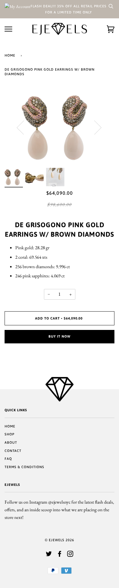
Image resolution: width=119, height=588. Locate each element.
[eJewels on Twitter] (49, 555)
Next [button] (94, 127)
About (11, 442)
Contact (13, 451)
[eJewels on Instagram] (70, 555)
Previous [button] (24, 127)
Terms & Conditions (24, 467)
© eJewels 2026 (59, 540)
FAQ (8, 458)
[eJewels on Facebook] (59, 555)
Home (10, 55)
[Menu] (8, 29)
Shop (9, 434)
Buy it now (59, 336)
